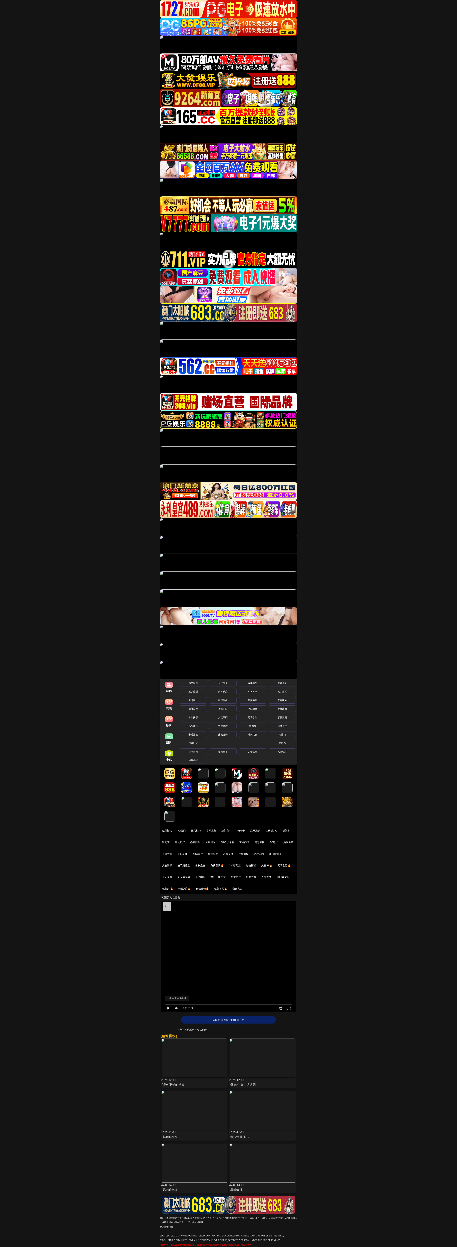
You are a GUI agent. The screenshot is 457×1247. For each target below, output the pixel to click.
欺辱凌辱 (193, 708)
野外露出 (282, 708)
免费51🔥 (266, 865)
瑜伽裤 (252, 725)
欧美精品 (252, 683)
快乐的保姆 (170, 1189)
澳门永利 (226, 830)
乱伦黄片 (198, 853)
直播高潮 (244, 842)
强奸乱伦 (223, 683)
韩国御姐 (223, 700)
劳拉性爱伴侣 (239, 1137)
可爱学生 (252, 717)
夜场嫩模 (243, 853)
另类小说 (193, 760)
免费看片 (236, 877)
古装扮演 (193, 717)
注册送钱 (255, 830)
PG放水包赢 (227, 842)
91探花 (223, 708)
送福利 (286, 830)
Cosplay (252, 691)
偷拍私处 (213, 853)
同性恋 (282, 743)
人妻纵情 (252, 751)
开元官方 (167, 877)
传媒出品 (193, 743)
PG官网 (181, 830)
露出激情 (223, 734)
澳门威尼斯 (283, 877)
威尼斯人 (167, 830)
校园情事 (223, 751)
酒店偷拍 (288, 842)
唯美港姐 (252, 700)
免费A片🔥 (184, 888)
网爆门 (282, 734)
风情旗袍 (193, 725)
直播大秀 (266, 877)
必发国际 (259, 853)
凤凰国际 (210, 842)
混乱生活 (236, 1189)
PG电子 (241, 830)
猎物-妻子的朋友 (173, 1084)
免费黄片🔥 (220, 888)
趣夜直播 (228, 853)
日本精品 (223, 691)
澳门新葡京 (275, 853)
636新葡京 (235, 865)
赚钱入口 (237, 888)
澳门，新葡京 (218, 877)
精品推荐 (193, 683)
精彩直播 (260, 842)
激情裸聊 (251, 865)
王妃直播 (182, 853)
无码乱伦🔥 (284, 865)
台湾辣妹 (193, 700)
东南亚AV (282, 700)
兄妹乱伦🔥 (202, 888)
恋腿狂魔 (282, 717)
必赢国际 (195, 842)
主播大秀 (167, 853)
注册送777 (271, 830)
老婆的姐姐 (170, 1137)
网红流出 (252, 708)
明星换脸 (223, 725)
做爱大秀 (251, 877)
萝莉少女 (282, 683)
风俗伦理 (282, 751)
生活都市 (193, 751)
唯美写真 (252, 734)
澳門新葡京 (183, 865)
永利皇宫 (200, 865)
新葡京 (166, 842)
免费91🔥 (167, 888)
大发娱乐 (167, 865)
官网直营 (211, 830)
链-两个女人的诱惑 (243, 1084)
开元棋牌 (196, 830)
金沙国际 (200, 877)
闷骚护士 (282, 725)
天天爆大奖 (183, 877)
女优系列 (223, 717)
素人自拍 (282, 691)
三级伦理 (193, 691)
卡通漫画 (193, 734)
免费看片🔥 (217, 865)
